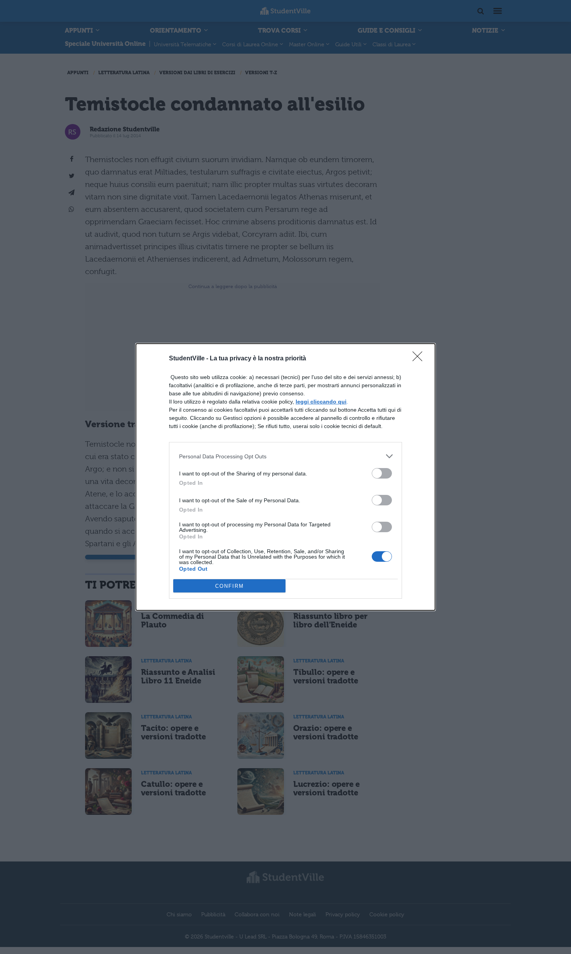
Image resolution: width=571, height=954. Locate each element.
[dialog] (285, 477)
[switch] (382, 473)
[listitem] (285, 456)
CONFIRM (229, 586)
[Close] (420, 358)
